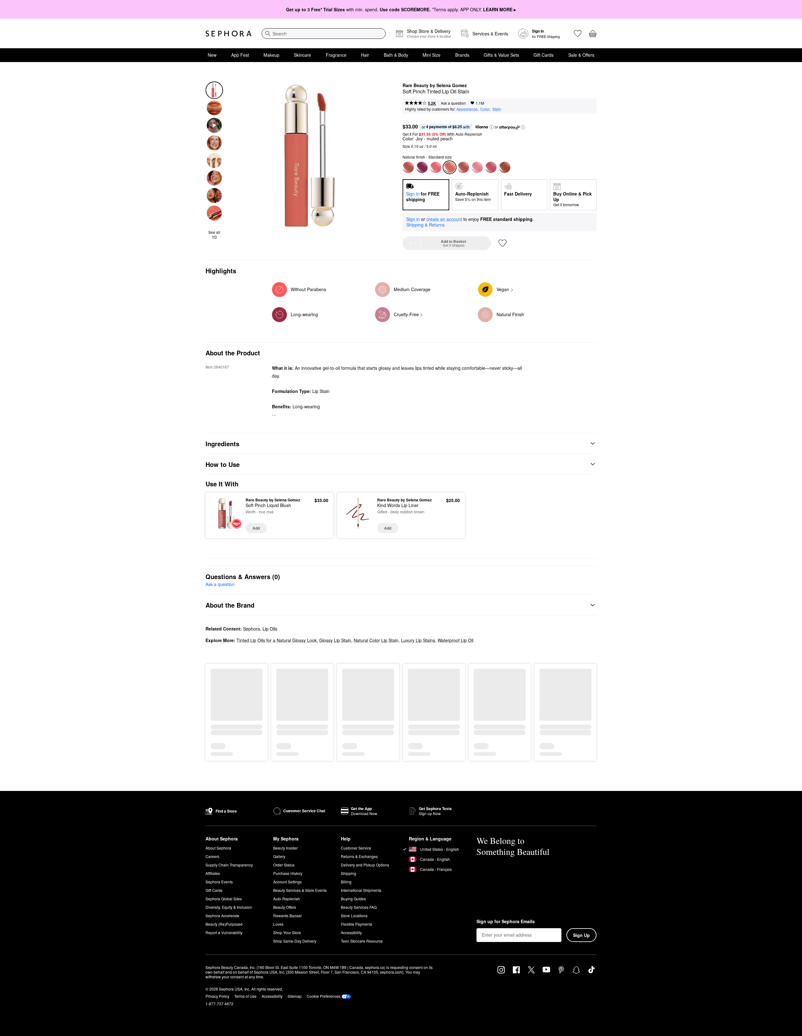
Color (485, 109)
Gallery (279, 856)
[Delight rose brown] (463, 167)
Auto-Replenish (286, 898)
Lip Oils (270, 628)
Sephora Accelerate (222, 915)
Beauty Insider (285, 847)
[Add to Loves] (502, 243)
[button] (491, 127)
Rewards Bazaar (287, 915)
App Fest (240, 55)
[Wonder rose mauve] (491, 167)
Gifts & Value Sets (501, 55)
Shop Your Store (287, 932)
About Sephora (218, 847)
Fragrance (336, 55)
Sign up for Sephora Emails (506, 921)
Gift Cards (544, 55)
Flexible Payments (356, 924)
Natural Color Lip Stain (376, 640)
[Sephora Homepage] (228, 33)
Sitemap (295, 996)
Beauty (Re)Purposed (224, 924)
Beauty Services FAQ (359, 907)
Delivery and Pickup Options (365, 864)
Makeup (271, 55)
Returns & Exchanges (359, 856)
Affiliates (213, 873)
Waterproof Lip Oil (455, 640)
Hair (365, 55)
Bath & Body (396, 55)
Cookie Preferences (324, 996)
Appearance (466, 109)
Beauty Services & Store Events (300, 890)
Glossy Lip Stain (335, 640)
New (212, 55)
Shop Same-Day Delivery (294, 941)
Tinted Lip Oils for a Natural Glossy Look (277, 640)
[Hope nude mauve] (477, 167)
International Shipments (361, 890)
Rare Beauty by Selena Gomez (435, 85)
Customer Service (356, 847)
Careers (212, 856)
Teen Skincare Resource (362, 941)
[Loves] (577, 33)
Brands (462, 55)
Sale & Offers (581, 55)
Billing (346, 881)
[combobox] (324, 33)
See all (214, 234)
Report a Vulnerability (224, 932)
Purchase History (287, 873)
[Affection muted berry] (422, 167)
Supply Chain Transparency (229, 864)
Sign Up (581, 935)
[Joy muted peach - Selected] (449, 167)
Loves (278, 924)
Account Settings (287, 881)
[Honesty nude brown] (505, 167)
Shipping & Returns (425, 225)
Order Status (283, 864)
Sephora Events (219, 881)
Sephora (251, 628)
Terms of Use (245, 996)
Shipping (348, 873)
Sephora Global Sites (224, 898)
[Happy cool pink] (436, 167)
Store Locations (354, 915)
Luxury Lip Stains (418, 640)
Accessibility (351, 932)
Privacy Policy (217, 996)
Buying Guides (353, 898)
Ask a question (453, 103)
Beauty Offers (284, 907)
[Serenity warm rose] (408, 167)
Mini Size (431, 55)
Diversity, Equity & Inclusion (229, 907)
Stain (496, 109)
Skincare (302, 55)
